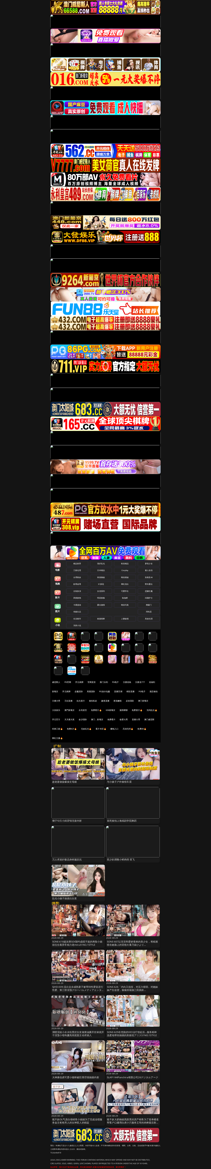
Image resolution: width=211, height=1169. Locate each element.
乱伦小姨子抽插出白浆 (64, 898)
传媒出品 (77, 611)
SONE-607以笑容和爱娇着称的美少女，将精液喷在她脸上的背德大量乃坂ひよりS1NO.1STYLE (132, 945)
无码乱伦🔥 (152, 710)
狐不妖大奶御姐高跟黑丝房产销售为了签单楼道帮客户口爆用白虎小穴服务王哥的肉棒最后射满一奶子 (133, 1122)
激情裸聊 (124, 710)
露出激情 (101, 605)
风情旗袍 (77, 598)
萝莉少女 (149, 563)
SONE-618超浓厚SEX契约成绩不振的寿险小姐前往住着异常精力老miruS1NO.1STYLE (77, 943)
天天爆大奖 (69, 719)
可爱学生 (125, 591)
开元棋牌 (79, 682)
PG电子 (115, 682)
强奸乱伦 (101, 563)
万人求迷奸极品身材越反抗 (67, 859)
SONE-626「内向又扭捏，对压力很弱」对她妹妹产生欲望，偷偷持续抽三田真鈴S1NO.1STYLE (132, 990)
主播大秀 (56, 700)
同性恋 (149, 611)
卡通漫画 (77, 605)
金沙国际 (83, 719)
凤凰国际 (91, 691)
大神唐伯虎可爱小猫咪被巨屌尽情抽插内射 (75, 1077)
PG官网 (67, 682)
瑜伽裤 (125, 598)
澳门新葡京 (143, 700)
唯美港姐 (125, 577)
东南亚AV (149, 577)
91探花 (101, 584)
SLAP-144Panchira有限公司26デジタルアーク (132, 1077)
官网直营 (92, 682)
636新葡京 (110, 710)
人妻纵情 (125, 618)
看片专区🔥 (101, 728)
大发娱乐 (56, 710)
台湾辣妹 (77, 577)
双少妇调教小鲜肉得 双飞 (121, 859)
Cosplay (124, 570)
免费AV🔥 (141, 728)
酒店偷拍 (154, 691)
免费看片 (111, 719)
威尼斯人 (56, 682)
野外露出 (149, 584)
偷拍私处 (93, 700)
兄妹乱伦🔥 (86, 728)
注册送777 (140, 682)
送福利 (152, 682)
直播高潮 (118, 691)
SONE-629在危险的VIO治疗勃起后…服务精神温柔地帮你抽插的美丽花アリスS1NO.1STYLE (132, 1033)
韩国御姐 (101, 577)
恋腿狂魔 (149, 591)
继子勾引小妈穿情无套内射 (67, 820)
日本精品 (101, 570)
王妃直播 (68, 700)
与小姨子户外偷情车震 (119, 781)
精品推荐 (77, 563)
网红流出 (125, 584)
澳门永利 (104, 682)
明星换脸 (101, 598)
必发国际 (130, 700)
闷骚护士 (149, 598)
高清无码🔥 (128, 728)
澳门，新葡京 (97, 719)
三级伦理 (77, 570)
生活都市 (77, 618)
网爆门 (149, 605)
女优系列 (101, 591)
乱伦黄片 (81, 700)
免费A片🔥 (72, 728)
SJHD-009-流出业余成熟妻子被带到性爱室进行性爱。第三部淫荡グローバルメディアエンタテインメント (78, 990)
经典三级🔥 (57, 728)
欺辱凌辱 (77, 584)
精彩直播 (130, 691)
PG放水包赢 (104, 691)
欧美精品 (125, 563)
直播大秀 (136, 719)
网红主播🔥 (57, 738)
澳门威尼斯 (149, 719)
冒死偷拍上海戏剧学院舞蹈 (122, 820)
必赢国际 (79, 691)
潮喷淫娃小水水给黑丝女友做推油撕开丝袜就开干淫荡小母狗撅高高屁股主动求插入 (78, 1033)
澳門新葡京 (69, 710)
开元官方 (56, 719)
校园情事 (101, 618)
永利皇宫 (83, 710)
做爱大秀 (124, 719)
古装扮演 (77, 591)
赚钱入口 (114, 728)
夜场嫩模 (118, 700)
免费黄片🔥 (137, 710)
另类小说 (77, 625)
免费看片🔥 (96, 710)
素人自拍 (149, 570)
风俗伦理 (149, 618)
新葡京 (55, 691)
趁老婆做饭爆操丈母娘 (64, 781)
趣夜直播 (105, 700)
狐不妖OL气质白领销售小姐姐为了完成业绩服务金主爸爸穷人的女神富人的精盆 (77, 1121)
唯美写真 (125, 605)
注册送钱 (127, 682)
